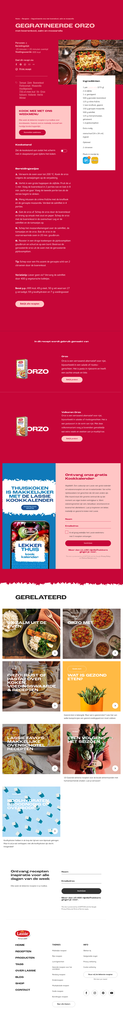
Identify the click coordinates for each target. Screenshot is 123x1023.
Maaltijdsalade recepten (60, 985)
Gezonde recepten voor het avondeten (62, 968)
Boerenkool (38, 82)
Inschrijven (88, 543)
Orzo (42, 91)
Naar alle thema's (63, 1004)
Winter (22, 97)
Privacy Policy (105, 556)
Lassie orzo (92, 87)
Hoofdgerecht (25, 88)
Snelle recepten (57, 991)
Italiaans (23, 94)
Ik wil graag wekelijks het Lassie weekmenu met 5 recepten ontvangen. (86, 534)
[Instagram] (95, 993)
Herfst (40, 94)
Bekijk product (72, 379)
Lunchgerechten (58, 962)
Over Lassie (25, 970)
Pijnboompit (25, 85)
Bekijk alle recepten (29, 304)
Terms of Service (87, 558)
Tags (19, 964)
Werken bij (87, 951)
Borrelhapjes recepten (60, 997)
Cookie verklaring (89, 967)
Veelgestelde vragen (90, 956)
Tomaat (22, 82)
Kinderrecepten (57, 980)
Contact (22, 990)
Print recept (25, 69)
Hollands (32, 94)
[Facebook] (86, 993)
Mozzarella (36, 85)
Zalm (29, 82)
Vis (38, 91)
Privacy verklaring (89, 962)
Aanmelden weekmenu (32, 132)
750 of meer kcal (27, 91)
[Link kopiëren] (34, 64)
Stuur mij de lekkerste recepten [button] (100, 974)
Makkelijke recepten (59, 951)
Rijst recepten (57, 956)
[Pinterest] (103, 993)
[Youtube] (112, 993)
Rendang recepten (58, 974)
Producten (24, 958)
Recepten (25, 19)
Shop (19, 983)
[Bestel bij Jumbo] (94, 160)
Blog (19, 977)
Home (17, 19)
